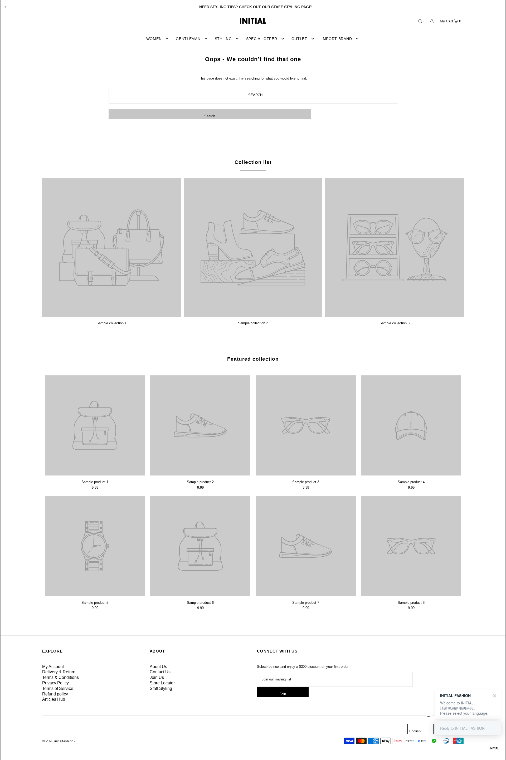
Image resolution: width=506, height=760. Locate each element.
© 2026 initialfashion (57, 741)
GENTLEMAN (188, 39)
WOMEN (154, 39)
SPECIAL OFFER (261, 39)
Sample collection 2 (253, 323)
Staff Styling (161, 688)
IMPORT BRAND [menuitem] (337, 39)
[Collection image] (111, 315)
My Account (53, 666)
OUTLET (299, 39)
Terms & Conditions (60, 677)
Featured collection (253, 359)
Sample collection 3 (395, 323)
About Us (158, 666)
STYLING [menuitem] (223, 39)
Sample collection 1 (111, 323)
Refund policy (55, 694)
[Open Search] (420, 21)
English (413, 731)
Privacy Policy (55, 683)
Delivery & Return (58, 672)
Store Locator (162, 683)
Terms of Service (57, 688)
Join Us (157, 677)
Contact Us (160, 672)
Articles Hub (53, 699)
